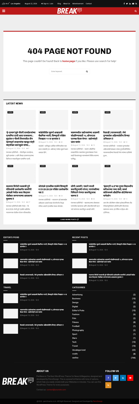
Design (75, 302)
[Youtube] (130, 378)
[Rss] (108, 385)
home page (68, 61)
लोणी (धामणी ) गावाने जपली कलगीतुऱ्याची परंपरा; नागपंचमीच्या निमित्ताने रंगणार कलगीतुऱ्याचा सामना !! (85, 191)
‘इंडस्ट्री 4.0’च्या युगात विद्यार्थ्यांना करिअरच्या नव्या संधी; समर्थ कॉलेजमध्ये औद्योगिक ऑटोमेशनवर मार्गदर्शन (118, 191)
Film (74, 318)
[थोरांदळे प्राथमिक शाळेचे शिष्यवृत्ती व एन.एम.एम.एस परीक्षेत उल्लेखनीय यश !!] (53, 173)
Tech (74, 342)
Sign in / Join (48, 4)
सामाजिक (10, 112)
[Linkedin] (123, 378)
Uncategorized (79, 350)
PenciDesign (97, 401)
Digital (75, 306)
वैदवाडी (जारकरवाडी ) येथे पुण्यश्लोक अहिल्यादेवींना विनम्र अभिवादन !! (116, 135)
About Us (66, 4)
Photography (78, 330)
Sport (74, 334)
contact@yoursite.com (56, 390)
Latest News (14, 103)
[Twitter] (116, 378)
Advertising (77, 295)
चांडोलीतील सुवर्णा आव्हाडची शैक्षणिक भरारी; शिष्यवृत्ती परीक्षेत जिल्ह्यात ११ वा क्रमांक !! (52, 135)
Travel (75, 346)
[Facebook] (108, 378)
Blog (59, 4)
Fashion (75, 314)
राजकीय (75, 354)
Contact (89, 4)
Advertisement (77, 4)
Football (76, 326)
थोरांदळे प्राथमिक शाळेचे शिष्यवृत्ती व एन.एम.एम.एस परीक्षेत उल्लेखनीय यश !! (53, 189)
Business (76, 298)
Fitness (75, 322)
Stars (74, 338)
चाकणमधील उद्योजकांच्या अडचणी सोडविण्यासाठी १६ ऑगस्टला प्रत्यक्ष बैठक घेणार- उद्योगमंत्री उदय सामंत (85, 137)
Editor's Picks (78, 310)
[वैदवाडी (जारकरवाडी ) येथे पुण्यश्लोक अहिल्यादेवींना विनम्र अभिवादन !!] (118, 120)
